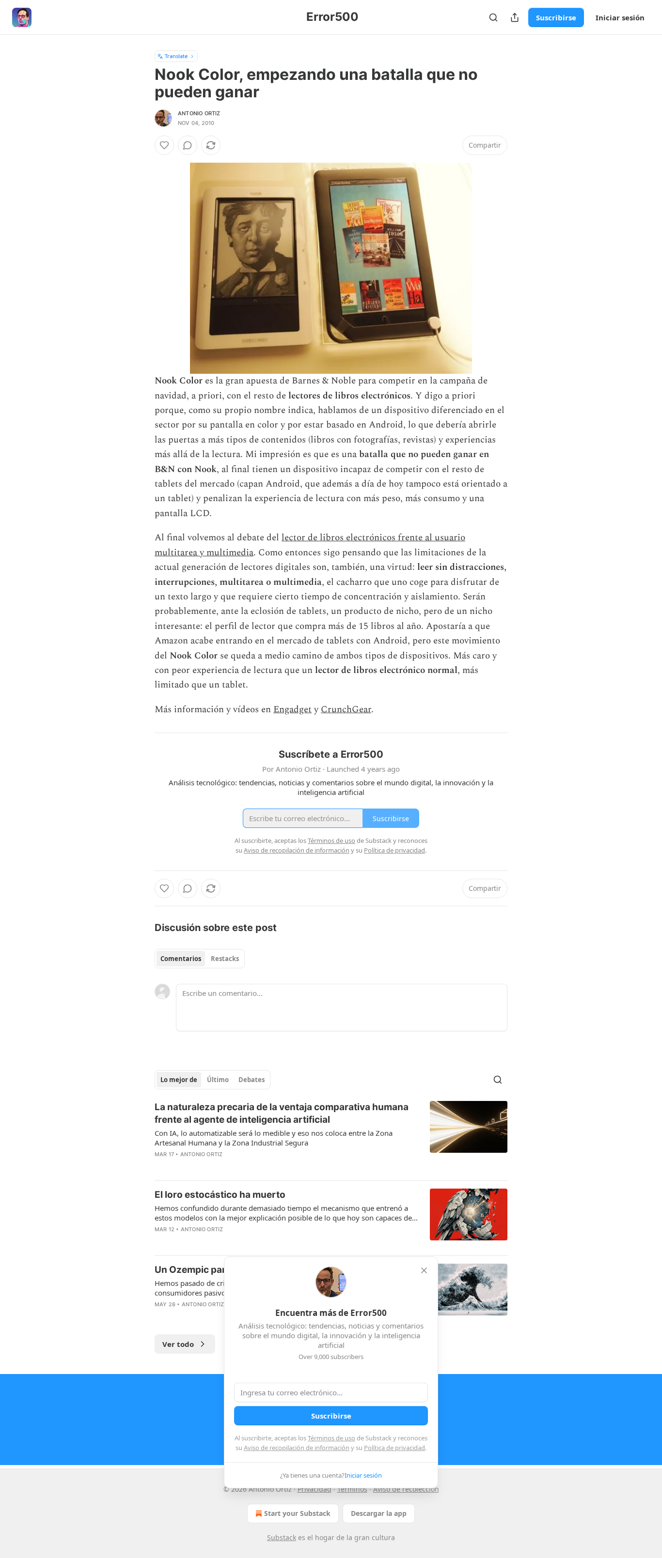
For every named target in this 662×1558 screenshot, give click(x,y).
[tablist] (200, 958)
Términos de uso (331, 1438)
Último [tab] (218, 1079)
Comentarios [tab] (180, 958)
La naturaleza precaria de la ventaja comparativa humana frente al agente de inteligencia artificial (282, 1113)
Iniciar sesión (620, 17)
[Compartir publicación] (514, 17)
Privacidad (314, 1489)
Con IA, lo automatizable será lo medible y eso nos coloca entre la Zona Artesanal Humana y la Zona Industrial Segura (274, 1137)
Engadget (292, 710)
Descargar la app (379, 1513)
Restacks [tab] (225, 958)
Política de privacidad (394, 1447)
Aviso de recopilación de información (296, 1447)
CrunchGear (346, 710)
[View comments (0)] (187, 145)
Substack (281, 1537)
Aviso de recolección (406, 1489)
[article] (331, 1136)
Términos (352, 1489)
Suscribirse (556, 17)
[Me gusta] (164, 145)
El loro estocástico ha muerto (220, 1194)
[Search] (493, 17)
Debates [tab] (251, 1079)
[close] (424, 1270)
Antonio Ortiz (199, 113)
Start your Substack (297, 1513)
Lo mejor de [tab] (178, 1079)
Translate (176, 56)
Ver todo (178, 1344)
